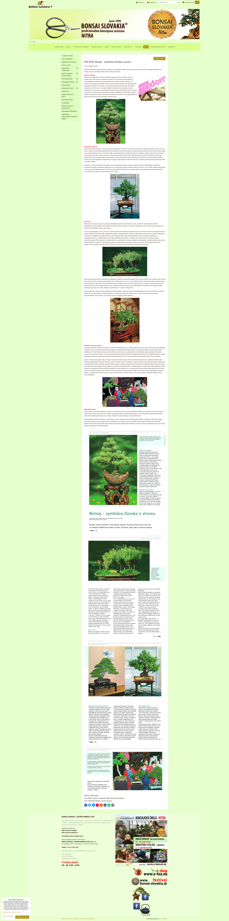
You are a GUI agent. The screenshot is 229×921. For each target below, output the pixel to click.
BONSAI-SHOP (59, 47)
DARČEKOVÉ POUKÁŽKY (69, 62)
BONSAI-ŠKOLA (96, 47)
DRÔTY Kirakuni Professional (67, 75)
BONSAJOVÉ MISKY (68, 88)
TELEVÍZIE (138, 47)
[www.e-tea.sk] (149, 875)
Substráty (65, 91)
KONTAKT (171, 47)
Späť (85, 58)
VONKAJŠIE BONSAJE (68, 82)
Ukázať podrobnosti (7, 916)
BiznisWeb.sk (163, 919)
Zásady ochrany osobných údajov (84, 918)
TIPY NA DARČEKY (67, 59)
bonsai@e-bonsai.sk (68, 836)
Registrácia (152, 2)
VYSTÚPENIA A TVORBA (80, 47)
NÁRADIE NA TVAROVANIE (66, 69)
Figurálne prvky (67, 100)
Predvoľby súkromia (67, 918)
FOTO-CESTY (127, 47)
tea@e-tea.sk (79, 836)
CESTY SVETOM (116, 47)
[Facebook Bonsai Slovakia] (141, 893)
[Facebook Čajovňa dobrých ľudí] (141, 909)
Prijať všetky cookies (22, 917)
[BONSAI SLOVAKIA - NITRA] (114, 39)
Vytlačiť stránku (159, 58)
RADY (106, 47)
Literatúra (65, 103)
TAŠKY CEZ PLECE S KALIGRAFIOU (68, 107)
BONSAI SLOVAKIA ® (40, 6)
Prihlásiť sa (140, 2)
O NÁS (68, 47)
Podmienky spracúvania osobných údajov (70, 117)
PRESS (146, 47)
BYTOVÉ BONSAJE (67, 79)
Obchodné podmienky (69, 111)
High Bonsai (66, 85)
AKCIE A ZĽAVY (66, 65)
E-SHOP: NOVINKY (67, 56)
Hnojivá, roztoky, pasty (68, 96)
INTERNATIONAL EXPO (157, 47)
